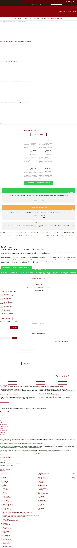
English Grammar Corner (43, 478)
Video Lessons (57, 341)
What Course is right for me (43, 490)
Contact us (43, 18)
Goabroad (2, 413)
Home (15, 18)
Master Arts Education (6, 507)
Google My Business (4, 430)
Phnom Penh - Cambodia (7, 542)
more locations (6, 318)
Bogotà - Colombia (6, 534)
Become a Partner (5, 482)
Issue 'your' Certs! (41, 477)
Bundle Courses (5, 519)
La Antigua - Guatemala (7, 536)
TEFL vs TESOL (41, 498)
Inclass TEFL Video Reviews (43, 473)
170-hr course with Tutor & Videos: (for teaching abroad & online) (15, 516)
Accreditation (36, 18)
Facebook (2, 436)
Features (4, 474)
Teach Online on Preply (42, 500)
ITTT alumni (38, 278)
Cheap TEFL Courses (4, 426)
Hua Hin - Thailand (6, 543)
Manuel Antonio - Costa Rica (8, 540)
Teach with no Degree (42, 480)
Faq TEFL (40, 511)
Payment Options (5, 508)
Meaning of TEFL (41, 497)
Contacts (2, 456)
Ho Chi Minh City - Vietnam (7, 528)
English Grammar (5, 496)
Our (3, 438)
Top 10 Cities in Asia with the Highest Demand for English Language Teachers (54, 389)
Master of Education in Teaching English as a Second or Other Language (16, 521)
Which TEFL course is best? (43, 493)
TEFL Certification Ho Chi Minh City (7, 295)
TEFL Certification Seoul (4, 299)
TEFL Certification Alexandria (5, 298)
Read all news (2, 387)
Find (15, 337)
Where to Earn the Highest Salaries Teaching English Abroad (11, 389)
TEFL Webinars (41, 509)
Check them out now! (27, 350)
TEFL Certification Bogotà (5, 301)
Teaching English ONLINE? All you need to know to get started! (12, 321)
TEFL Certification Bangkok (5, 297)
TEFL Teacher (40, 505)
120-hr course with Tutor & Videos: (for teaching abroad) (13, 517)
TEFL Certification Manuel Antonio (7, 307)
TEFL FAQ (4, 480)
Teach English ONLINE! (42, 485)
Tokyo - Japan (5, 527)
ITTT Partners (5, 498)
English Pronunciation (6, 497)
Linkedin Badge (41, 486)
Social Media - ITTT (41, 507)
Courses (26, 18)
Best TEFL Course (41, 482)
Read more (2, 442)
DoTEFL (1, 428)
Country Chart (41, 508)
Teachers (4, 476)
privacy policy (43, 330)
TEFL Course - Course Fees (7, 503)
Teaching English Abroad (42, 471)
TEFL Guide (4, 493)
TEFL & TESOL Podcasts (42, 488)
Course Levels (40, 489)
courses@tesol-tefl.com (7, 457)
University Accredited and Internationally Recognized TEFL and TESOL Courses (15, 41)
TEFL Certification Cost (42, 501)
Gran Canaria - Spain (6, 535)
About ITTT (20, 18)
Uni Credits (40, 492)
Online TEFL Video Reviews (7, 511)
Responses (4, 485)
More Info (12, 382)
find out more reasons (38, 134)
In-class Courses (4, 523)
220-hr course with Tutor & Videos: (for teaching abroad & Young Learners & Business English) (20, 515)
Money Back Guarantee (7, 509)
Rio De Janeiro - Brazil (6, 546)
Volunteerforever (3, 424)
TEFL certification (15, 253)
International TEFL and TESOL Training (67, 11)
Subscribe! (14, 327)
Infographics (4, 484)
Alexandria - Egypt (6, 531)
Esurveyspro (2, 432)
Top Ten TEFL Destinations (7, 504)
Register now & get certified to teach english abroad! (38, 183)
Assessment (4, 478)
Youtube (1, 418)
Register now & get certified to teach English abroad (16, 267)
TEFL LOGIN (40, 494)
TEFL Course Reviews (4, 416)
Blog (3, 473)
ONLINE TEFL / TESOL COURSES (38, 190)
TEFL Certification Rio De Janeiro (6, 313)
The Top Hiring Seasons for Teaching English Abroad (49, 394)
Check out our (12, 376)
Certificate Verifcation (6, 505)
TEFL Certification (6, 489)
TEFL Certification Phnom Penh (6, 309)
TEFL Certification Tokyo (5, 294)
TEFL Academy (41, 496)
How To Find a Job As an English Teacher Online (9, 394)
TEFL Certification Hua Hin (5, 310)
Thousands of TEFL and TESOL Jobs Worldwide (9, 61)
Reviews (4, 494)
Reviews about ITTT (4, 411)
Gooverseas (2, 415)
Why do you (40, 376)
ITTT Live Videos (41, 484)
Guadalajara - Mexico (6, 544)
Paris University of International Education (10, 520)
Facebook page (64, 341)
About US (4, 490)
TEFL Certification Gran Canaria (6, 302)
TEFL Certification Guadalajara (6, 311)
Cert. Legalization (41, 481)
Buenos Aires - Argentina (7, 539)
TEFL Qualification (41, 504)
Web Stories (2, 470)
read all (4, 403)
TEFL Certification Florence (5, 292)
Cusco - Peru (4, 538)
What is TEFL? (5, 486)
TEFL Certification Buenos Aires (6, 306)
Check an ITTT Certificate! (5, 469)
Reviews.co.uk (2, 434)
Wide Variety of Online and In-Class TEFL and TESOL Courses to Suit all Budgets (15, 81)
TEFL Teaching (41, 503)
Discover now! (26, 363)
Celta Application (41, 474)
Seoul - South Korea (6, 532)
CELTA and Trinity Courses (7, 501)
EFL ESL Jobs (4, 500)
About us (74, 471)
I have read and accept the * (39, 330)
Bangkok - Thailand (6, 530)
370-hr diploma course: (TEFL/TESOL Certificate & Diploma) (14, 513)
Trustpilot (2, 420)
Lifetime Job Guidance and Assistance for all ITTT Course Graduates (13, 21)
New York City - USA (6, 524)
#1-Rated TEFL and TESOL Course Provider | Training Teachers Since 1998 (14, 102)
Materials (4, 477)
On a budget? (62, 376)
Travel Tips (4, 488)
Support (4, 471)
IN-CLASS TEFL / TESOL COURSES (38, 207)
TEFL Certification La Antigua (5, 303)
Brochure (4, 492)
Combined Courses (41, 476)
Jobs (30, 18)
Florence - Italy (5, 525)
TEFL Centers (5, 481)
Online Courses (70, 1)
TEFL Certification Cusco (5, 305)
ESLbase (1, 422)
